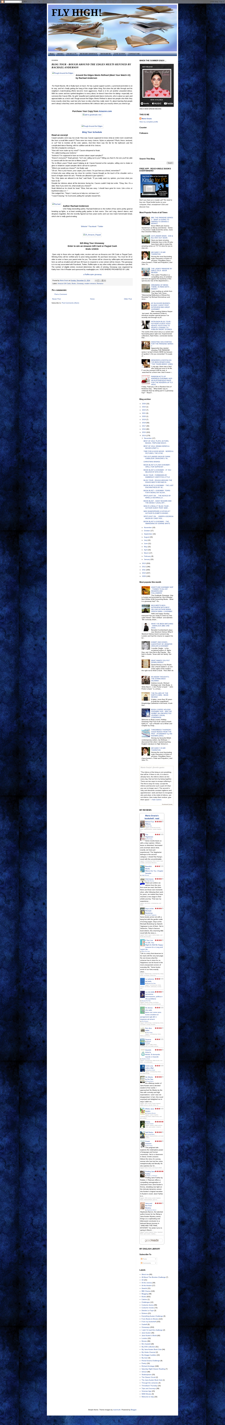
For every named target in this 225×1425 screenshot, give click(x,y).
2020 (144, 416)
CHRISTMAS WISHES (152, 462)
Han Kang (149, 838)
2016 (144, 429)
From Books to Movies (150, 1319)
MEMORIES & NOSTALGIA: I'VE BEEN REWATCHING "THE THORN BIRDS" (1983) (162, 362)
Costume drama (148, 1305)
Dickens (144, 1313)
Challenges (146, 1302)
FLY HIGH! (77, 12)
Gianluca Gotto (146, 1058)
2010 (144, 573)
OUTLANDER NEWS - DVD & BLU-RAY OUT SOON (162, 237)
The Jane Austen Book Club (152, 1380)
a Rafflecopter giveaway (92, 274)
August (147, 537)
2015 (144, 432)
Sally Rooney (145, 875)
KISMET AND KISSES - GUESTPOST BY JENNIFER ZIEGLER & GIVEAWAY (161, 644)
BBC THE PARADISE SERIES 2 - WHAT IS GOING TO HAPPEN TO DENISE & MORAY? (162, 220)
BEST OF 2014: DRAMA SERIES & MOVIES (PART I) (156, 447)
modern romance (90, 283)
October (147, 531)
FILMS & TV (72, 53)
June (146, 543)
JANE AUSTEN (119, 53)
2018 (144, 423)
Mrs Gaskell (146, 1344)
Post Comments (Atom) (70, 303)
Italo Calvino (156, 800)
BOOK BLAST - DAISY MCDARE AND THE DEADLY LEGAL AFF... (157, 502)
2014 (144, 435)
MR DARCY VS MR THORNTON (158, 253)
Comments (146, 1263)
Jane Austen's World (149, 1335)
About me (145, 1274)
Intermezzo (149, 879)
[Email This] (96, 280)
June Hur (149, 826)
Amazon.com (105, 111)
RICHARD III (106, 53)
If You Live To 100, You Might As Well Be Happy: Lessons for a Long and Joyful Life (151, 944)
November (148, 527)
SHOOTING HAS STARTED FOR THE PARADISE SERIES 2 (162, 344)
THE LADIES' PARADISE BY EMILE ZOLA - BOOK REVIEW (161, 271)
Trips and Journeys (149, 1388)
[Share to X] (100, 280)
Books (74, 283)
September (148, 534)
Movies (144, 1341)
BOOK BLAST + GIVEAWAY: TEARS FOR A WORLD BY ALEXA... (157, 491)
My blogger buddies (149, 1355)
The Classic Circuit (148, 1377)
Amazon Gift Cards (64, 283)
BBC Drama (146, 1291)
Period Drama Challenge (151, 1361)
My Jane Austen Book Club (151, 1349)
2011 (144, 570)
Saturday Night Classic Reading (153, 1369)
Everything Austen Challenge (152, 1316)
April (146, 550)
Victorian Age (146, 1391)
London (144, 1338)
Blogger (133, 1410)
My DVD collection (148, 1347)
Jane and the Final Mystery (148, 1205)
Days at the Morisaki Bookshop (149, 911)
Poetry (144, 1363)
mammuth (117, 1410)
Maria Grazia (147, 119)
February (147, 556)
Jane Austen (150, 1123)
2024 (144, 407)
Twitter (100, 226)
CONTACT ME (134, 53)
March (146, 553)
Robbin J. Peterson (152, 1175)
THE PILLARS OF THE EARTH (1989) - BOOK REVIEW (159, 695)
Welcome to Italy (148, 1397)
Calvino (144, 1299)
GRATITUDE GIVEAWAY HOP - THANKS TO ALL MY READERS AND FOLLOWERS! (162, 590)
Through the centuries (150, 1383)
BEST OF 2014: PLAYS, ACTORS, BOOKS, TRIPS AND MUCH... (156, 442)
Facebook (92, 226)
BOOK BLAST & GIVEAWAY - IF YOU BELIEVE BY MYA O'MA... (157, 471)
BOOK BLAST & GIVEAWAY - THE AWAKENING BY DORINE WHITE (157, 522)
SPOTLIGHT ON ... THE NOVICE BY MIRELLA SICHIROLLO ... (157, 497)
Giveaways (146, 1327)
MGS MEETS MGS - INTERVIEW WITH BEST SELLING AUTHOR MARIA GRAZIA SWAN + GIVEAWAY (161, 608)
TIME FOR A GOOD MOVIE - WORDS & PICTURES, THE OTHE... (158, 452)
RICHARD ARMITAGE (88, 53)
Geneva (148, 1039)
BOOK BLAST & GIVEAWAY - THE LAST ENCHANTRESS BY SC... (158, 486)
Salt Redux (149, 1132)
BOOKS (60, 53)
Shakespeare (146, 1374)
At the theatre (147, 1285)
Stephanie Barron (151, 1210)
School (144, 1372)
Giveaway (80, 283)
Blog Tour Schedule (92, 132)
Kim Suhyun (145, 1021)
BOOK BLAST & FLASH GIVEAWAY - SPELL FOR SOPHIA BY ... (157, 466)
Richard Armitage (148, 1366)
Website (84, 226)
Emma (147, 1122)
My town (145, 1358)
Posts (144, 1259)
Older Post (128, 299)
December (148, 438)
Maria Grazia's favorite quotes (152, 767)
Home (52, 53)
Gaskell (144, 1324)
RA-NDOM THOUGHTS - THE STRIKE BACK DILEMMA (160, 679)
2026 (144, 404)
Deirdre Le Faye (148, 1310)
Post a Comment (60, 294)
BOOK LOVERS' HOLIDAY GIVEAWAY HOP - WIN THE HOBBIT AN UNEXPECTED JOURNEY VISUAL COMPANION (161, 713)
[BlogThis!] (98, 280)
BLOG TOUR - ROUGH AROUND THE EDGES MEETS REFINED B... (158, 481)
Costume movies (148, 1308)
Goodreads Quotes (167, 804)
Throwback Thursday (149, 1386)
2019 (144, 419)
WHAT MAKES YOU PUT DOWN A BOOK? (160, 661)
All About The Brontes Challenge (154, 1277)
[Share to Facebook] (102, 280)
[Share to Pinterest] (105, 280)
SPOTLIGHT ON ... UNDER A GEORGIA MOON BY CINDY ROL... (158, 517)
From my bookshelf (149, 1322)
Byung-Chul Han (151, 983)
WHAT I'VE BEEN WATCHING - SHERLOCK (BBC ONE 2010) (162, 626)
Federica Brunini (151, 1113)
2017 (144, 426)
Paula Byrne (150, 1081)
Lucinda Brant (150, 1134)
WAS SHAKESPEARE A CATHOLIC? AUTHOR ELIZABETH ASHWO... (157, 512)
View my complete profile (148, 122)
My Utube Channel (148, 1352)
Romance (100, 283)
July (145, 540)
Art (143, 1280)
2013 (144, 563)
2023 (144, 410)
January (147, 559)
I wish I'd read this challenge (152, 1330)
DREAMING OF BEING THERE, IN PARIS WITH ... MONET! (161, 287)
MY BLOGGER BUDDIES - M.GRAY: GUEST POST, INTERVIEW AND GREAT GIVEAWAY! (161, 306)
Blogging (145, 1294)
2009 (144, 576)
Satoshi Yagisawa (151, 915)
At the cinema (147, 1283)
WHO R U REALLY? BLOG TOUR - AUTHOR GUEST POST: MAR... (157, 507)
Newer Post (56, 299)
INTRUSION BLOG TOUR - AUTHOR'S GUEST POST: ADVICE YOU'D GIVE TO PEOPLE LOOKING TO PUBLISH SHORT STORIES (161, 325)
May (146, 547)
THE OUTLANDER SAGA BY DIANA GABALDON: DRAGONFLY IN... (157, 457)
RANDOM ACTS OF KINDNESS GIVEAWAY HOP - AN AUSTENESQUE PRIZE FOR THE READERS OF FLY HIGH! (162, 380)
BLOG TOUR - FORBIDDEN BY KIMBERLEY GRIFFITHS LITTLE (157, 476)
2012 (144, 567)
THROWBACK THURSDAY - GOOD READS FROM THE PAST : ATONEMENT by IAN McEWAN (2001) (161, 733)
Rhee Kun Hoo (146, 951)
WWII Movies (146, 1394)
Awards (144, 1288)
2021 (144, 413)
